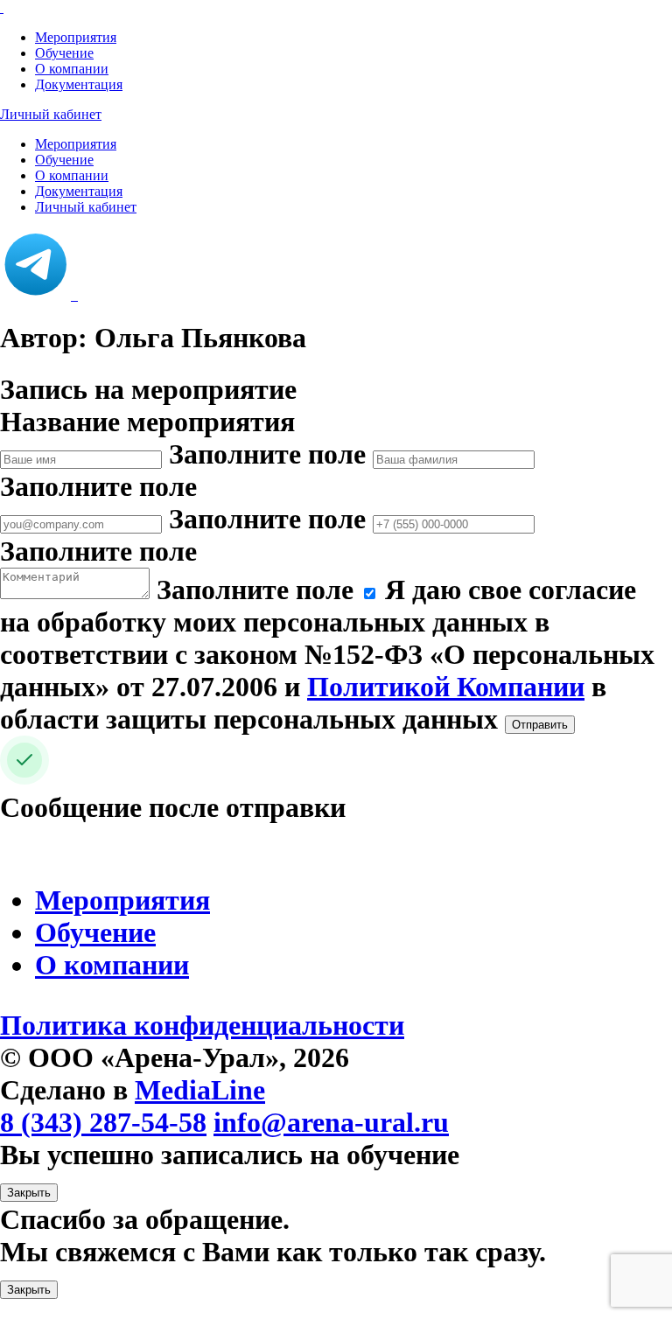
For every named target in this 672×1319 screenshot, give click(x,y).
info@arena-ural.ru (331, 1122)
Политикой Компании (445, 686)
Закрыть (29, 1192)
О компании (71, 68)
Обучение (64, 52)
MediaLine (200, 1090)
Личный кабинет (51, 114)
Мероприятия (75, 37)
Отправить (540, 724)
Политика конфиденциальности (202, 1025)
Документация (78, 84)
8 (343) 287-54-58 (103, 1122)
